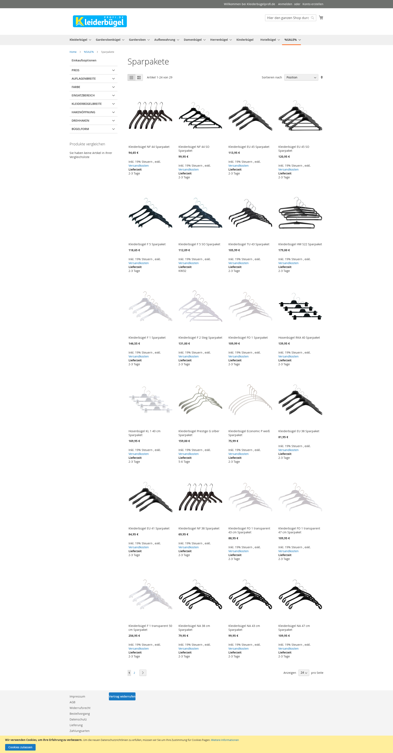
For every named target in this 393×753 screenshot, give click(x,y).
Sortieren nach (272, 77)
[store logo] (100, 21)
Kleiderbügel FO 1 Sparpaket (248, 337)
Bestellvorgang (80, 714)
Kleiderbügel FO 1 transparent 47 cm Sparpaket (299, 530)
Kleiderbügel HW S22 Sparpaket (300, 244)
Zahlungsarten (80, 731)
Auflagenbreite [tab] (84, 78)
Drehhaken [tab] (80, 120)
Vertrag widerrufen (122, 696)
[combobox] (290, 18)
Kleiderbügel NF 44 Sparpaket (149, 147)
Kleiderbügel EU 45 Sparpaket (248, 147)
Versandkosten (139, 165)
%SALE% (89, 51)
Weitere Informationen (225, 740)
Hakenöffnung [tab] (83, 112)
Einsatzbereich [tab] (83, 95)
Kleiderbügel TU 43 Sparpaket (248, 244)
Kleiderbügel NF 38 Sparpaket (198, 528)
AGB (72, 702)
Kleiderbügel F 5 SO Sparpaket (199, 244)
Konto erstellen (313, 4)
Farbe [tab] (76, 87)
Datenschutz (78, 719)
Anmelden (285, 4)
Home (73, 51)
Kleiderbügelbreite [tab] (87, 104)
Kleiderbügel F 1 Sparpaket (147, 337)
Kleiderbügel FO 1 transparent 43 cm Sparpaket (249, 530)
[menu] (197, 40)
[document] (197, 744)
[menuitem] (79, 39)
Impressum (77, 696)
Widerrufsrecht (80, 708)
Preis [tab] (75, 70)
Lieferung (76, 725)
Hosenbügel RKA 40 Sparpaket (299, 337)
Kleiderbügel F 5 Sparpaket (147, 244)
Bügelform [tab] (80, 129)
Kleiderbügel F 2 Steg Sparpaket (200, 337)
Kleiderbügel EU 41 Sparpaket (149, 528)
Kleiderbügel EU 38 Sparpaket (298, 431)
